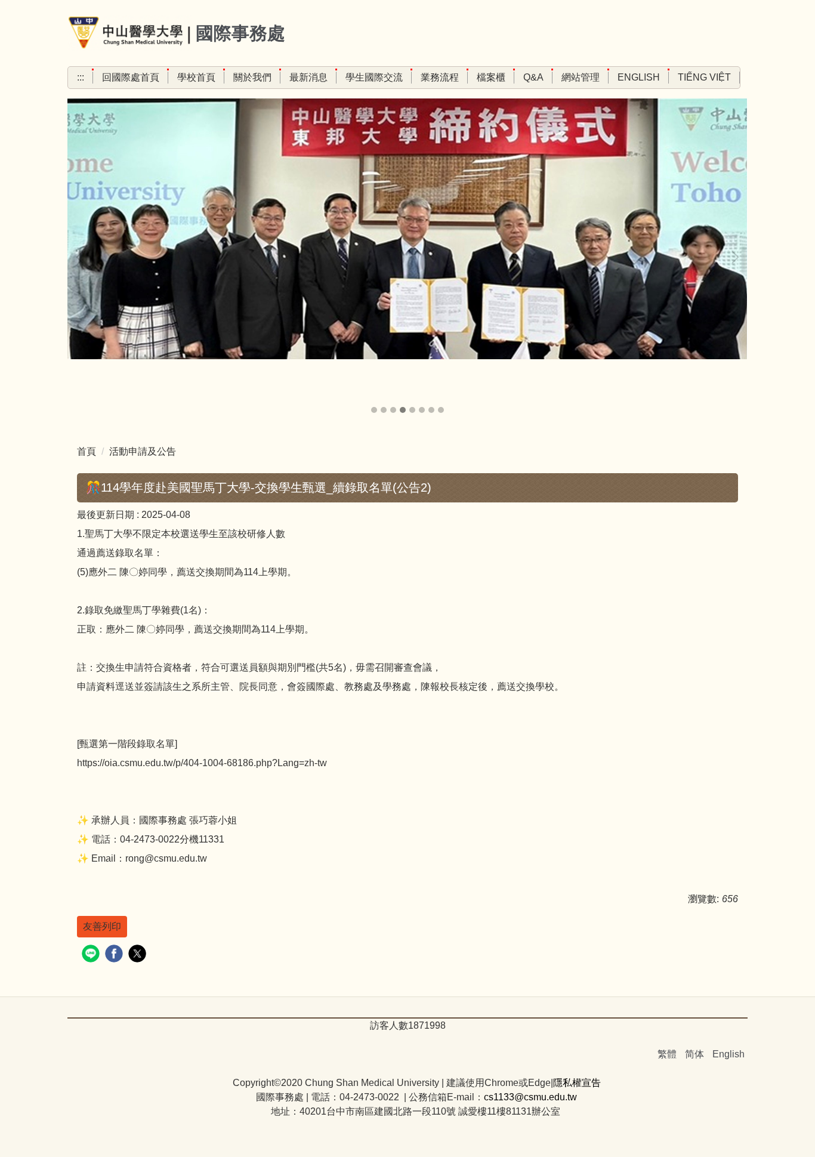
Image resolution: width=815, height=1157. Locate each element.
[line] (92, 955)
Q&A (533, 77)
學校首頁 (196, 77)
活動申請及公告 (142, 451)
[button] (82, 257)
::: (80, 77)
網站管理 (580, 77)
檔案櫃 (491, 77)
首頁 (86, 451)
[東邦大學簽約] (407, 228)
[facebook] (115, 955)
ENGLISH (639, 77)
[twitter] (138, 955)
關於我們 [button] (252, 77)
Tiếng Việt (704, 77)
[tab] (374, 410)
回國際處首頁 (130, 77)
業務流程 (440, 77)
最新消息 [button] (308, 77)
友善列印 (102, 926)
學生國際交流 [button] (374, 77)
